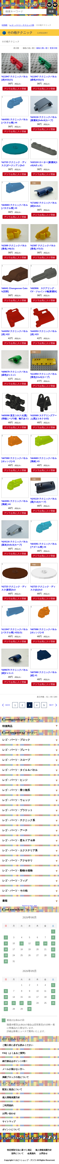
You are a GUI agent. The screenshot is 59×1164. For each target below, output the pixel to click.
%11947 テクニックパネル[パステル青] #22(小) (14, 631)
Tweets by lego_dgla (29, 906)
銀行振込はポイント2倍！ (15, 1061)
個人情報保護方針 (11, 1097)
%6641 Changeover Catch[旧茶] (14, 290)
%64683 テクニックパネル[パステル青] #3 (14, 206)
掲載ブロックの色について (15, 1077)
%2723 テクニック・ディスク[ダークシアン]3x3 (14, 164)
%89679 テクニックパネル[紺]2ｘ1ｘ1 (14, 671)
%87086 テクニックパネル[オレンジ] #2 (43, 631)
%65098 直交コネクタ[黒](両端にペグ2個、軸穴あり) (14, 417)
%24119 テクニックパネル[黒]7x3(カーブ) (43, 500)
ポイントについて (11, 1129)
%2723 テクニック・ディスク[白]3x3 (43, 588)
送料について (17, 1153)
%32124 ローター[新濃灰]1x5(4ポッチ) (43, 164)
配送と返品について (12, 1089)
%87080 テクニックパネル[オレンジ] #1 (14, 460)
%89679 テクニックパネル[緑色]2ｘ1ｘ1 (14, 373)
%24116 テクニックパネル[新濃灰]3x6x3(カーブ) (43, 118)
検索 (51, 11)
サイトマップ (9, 1121)
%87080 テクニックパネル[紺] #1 (43, 674)
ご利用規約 (7, 1105)
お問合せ (43, 1153)
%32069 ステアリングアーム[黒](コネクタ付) (43, 417)
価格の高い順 (42, 48)
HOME (4, 25)
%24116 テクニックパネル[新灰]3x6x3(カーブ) (14, 543)
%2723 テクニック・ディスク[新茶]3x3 (14, 588)
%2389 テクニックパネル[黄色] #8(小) (14, 247)
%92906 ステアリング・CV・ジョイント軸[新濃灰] (43, 290)
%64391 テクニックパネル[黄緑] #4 (14, 502)
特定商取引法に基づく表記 (19, 1150)
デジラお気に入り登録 (15, 88)
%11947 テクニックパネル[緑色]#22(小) (43, 78)
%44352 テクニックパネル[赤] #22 (14, 333)
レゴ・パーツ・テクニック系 (21, 25)
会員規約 (31, 1153)
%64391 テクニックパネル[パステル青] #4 (14, 121)
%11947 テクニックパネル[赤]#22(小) (14, 78)
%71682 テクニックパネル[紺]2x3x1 (43, 204)
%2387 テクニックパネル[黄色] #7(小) (43, 247)
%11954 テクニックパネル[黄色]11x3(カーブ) (43, 375)
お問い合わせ (9, 1113)
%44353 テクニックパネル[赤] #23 (43, 333)
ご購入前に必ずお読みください (17, 1045)
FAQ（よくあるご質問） (14, 1053)
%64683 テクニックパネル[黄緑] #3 (43, 460)
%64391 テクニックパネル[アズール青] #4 (43, 545)
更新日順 (53, 48)
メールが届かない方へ (13, 1069)
